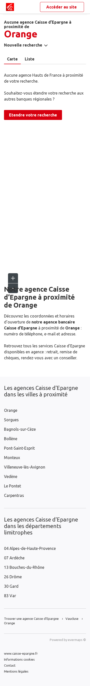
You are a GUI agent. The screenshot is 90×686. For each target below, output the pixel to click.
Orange (10, 410)
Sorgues (11, 420)
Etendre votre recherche (33, 115)
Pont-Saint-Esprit (19, 448)
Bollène (10, 438)
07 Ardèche (14, 558)
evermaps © (77, 639)
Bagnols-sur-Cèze (20, 429)
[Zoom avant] (13, 278)
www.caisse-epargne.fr (21, 653)
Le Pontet (12, 486)
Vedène (10, 476)
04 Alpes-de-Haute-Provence (30, 548)
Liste (29, 59)
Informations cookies (19, 659)
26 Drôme (13, 577)
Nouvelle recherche (23, 45)
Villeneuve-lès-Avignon (24, 467)
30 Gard (11, 586)
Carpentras (14, 495)
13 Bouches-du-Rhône (24, 567)
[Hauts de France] (10, 7)
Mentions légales (16, 671)
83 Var (10, 595)
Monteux (12, 457)
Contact (10, 665)
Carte (12, 59)
